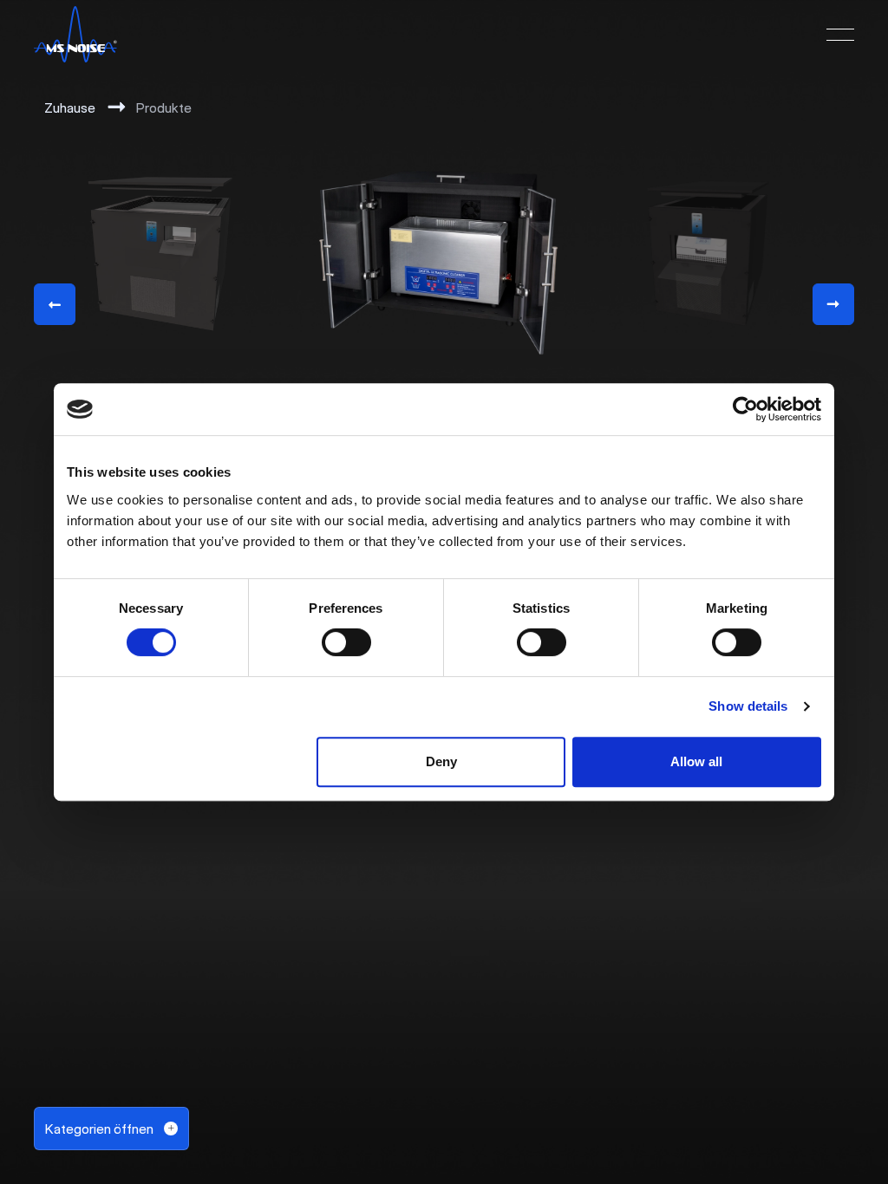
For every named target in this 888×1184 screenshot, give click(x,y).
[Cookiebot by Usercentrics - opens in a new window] (745, 409)
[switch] (346, 642)
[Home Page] (75, 34)
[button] (840, 34)
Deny (441, 761)
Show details (747, 706)
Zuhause (69, 107)
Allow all (696, 761)
